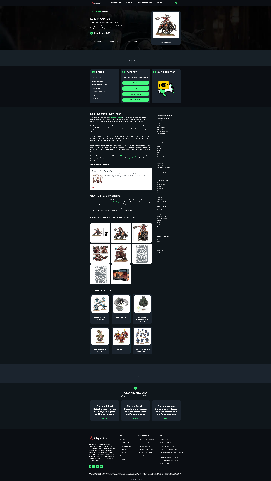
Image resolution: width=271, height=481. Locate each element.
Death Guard (160, 182)
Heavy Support (161, 246)
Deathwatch (160, 148)
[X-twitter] (93, 466)
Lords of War (160, 250)
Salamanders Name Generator (146, 449)
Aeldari (159, 212)
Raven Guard (160, 156)
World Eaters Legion (115, 117)
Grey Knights (160, 150)
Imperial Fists (160, 152)
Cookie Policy (123, 452)
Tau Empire (160, 224)
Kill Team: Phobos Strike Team (142, 350)
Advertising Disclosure (125, 446)
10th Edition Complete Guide (167, 446)
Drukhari (159, 209)
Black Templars (161, 142)
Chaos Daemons (161, 176)
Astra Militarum (161, 127)
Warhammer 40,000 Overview (167, 442)
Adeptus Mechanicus (162, 125)
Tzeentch (159, 197)
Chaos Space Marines (162, 180)
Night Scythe (121, 317)
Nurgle (159, 190)
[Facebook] (101, 466)
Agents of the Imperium (163, 118)
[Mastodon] (97, 466)
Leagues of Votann (162, 218)
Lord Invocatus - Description (105, 113)
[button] (176, 3)
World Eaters (160, 199)
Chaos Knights (161, 178)
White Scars (160, 165)
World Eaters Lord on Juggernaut (130, 156)
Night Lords (160, 188)
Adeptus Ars (92, 11)
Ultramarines (160, 163)
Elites (158, 241)
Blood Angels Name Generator (146, 446)
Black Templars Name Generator (146, 439)
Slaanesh (159, 192)
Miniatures (98, 11)
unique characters (133, 158)
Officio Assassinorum (162, 131)
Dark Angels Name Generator (146, 452)
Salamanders (160, 159)
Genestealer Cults (161, 216)
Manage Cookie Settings (126, 459)
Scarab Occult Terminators (100, 318)
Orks (158, 222)
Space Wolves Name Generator (146, 455)
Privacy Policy (123, 449)
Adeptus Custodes (162, 123)
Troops (159, 243)
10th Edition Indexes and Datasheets (169, 449)
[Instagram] (90, 466)
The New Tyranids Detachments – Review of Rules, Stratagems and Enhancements (135, 410)
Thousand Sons (161, 195)
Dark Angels (160, 146)
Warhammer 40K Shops (145, 3)
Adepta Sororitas (161, 120)
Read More (104, 418)
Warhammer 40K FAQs (165, 439)
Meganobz (121, 349)
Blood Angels (160, 144)
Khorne (159, 186)
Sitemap (122, 455)
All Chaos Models (161, 201)
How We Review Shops (125, 442)
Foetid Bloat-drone (100, 350)
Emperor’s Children (162, 184)
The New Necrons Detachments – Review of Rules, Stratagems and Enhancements (166, 410)
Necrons (159, 220)
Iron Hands (160, 154)
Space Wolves (160, 161)
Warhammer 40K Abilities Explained (169, 463)
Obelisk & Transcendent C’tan (142, 319)
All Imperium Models (162, 133)
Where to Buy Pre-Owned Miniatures (169, 467)
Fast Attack (160, 248)
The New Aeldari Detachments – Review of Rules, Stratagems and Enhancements (104, 410)
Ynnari (158, 229)
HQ (158, 239)
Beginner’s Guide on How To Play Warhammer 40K (171, 453)
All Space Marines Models (163, 167)
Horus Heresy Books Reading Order (169, 460)
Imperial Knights (161, 129)
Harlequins (160, 214)
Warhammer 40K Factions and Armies (169, 457)
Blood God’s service (123, 126)
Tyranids (159, 226)
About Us (122, 439)
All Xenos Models (161, 231)
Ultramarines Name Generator (146, 442)
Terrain (159, 252)
